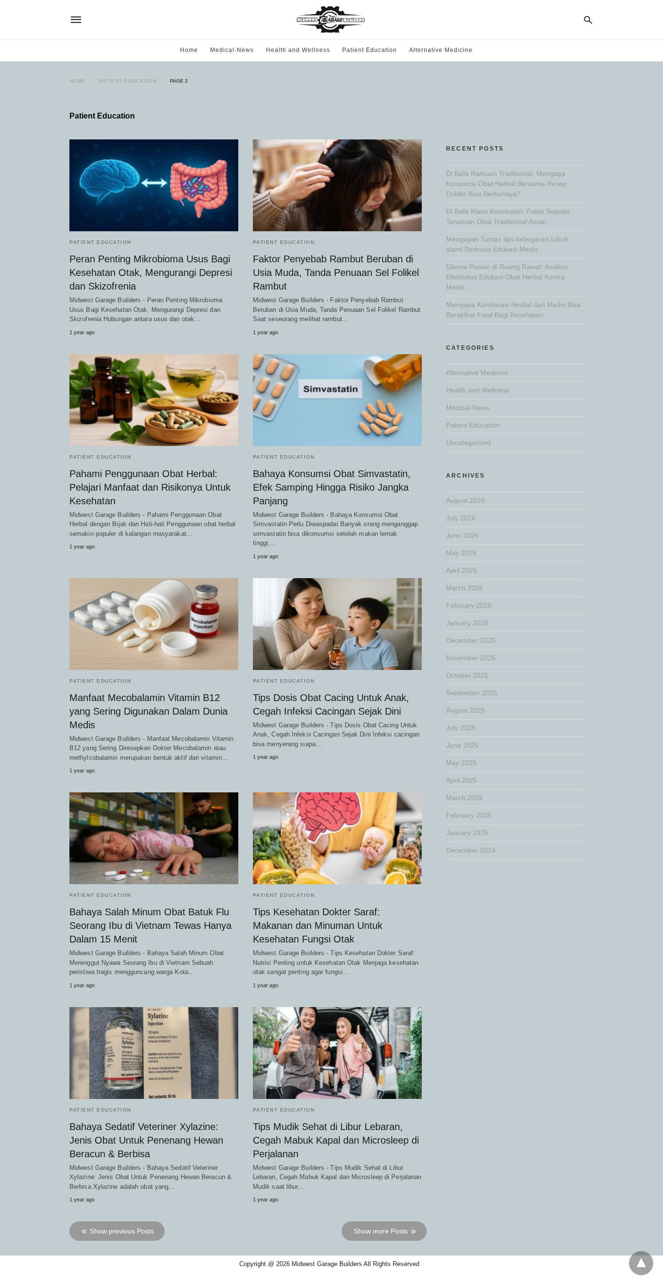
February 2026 (469, 605)
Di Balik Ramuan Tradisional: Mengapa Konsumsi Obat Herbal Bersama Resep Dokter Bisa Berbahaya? (506, 184)
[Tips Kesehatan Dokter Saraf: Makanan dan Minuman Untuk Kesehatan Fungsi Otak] (337, 838)
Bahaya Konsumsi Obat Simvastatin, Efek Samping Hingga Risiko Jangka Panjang (332, 487)
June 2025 (462, 745)
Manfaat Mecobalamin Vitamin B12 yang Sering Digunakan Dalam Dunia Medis (148, 711)
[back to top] (641, 1263)
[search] (588, 19)
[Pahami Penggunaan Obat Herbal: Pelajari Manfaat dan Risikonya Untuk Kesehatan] (153, 400)
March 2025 (464, 798)
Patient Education (369, 50)
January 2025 (467, 833)
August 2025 (465, 710)
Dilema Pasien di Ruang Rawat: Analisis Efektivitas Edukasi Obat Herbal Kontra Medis (507, 277)
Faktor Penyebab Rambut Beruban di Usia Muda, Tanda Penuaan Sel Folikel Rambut (336, 272)
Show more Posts (381, 1231)
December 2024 (471, 850)
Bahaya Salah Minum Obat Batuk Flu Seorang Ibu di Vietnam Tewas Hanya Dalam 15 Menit (150, 925)
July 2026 (461, 518)
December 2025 (471, 640)
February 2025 (469, 815)
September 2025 (471, 693)
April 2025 (461, 780)
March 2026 (464, 588)
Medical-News (232, 50)
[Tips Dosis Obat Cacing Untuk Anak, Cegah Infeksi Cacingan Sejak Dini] (337, 624)
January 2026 (467, 623)
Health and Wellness (298, 50)
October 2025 (467, 675)
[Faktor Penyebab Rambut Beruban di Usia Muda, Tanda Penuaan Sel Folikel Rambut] (337, 185)
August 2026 (465, 500)
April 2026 (461, 570)
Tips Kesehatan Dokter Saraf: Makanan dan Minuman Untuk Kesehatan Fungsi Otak (317, 925)
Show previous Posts (122, 1231)
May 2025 (461, 763)
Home (189, 50)
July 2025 (461, 728)
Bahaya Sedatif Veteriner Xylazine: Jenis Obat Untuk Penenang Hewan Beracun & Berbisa (146, 1140)
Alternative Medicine (441, 50)
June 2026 (462, 535)
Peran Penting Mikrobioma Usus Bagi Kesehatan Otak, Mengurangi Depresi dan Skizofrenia (150, 272)
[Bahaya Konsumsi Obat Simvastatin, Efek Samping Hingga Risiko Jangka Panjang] (337, 400)
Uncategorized (468, 442)
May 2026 (461, 553)
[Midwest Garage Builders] (331, 19)
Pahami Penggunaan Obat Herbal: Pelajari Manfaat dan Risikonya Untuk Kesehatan (150, 487)
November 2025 (471, 658)
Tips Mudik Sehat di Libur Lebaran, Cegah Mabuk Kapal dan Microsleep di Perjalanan (336, 1140)
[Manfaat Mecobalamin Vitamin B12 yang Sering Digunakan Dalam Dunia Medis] (153, 624)
